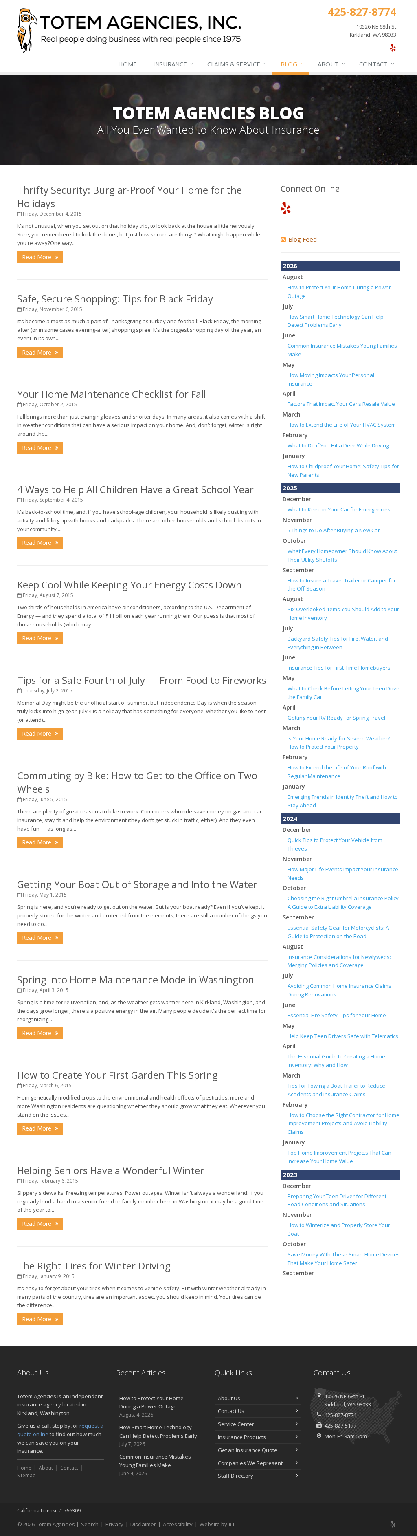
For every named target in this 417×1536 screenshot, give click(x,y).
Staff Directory (235, 1475)
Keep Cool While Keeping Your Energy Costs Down (129, 584)
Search (90, 1524)
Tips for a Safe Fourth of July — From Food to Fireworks (141, 680)
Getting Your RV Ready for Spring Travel (336, 717)
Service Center (236, 1424)
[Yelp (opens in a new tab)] (393, 48)
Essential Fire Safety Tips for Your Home (337, 1015)
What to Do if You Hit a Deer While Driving (338, 445)
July (288, 306)
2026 (290, 266)
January (294, 456)
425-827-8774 (340, 1415)
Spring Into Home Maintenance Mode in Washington (135, 979)
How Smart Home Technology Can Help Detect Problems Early (158, 1436)
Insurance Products (242, 1437)
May (289, 364)
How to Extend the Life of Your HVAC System (342, 424)
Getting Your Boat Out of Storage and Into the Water (137, 884)
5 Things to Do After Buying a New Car (334, 530)
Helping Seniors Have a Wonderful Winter (110, 1170)
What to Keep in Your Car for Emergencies (339, 509)
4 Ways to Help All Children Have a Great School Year (135, 489)
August (293, 277)
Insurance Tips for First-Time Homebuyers (339, 667)
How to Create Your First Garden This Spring (117, 1075)
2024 (290, 818)
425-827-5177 (340, 1425)
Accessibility (178, 1524)
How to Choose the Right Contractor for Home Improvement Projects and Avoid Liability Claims (343, 1123)
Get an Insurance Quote (247, 1450)
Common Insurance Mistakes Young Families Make (155, 1465)
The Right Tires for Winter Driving (94, 1265)
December (297, 499)
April (289, 393)
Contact (376, 64)
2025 (290, 488)
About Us (229, 1398)
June (289, 335)
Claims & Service (237, 64)
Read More (37, 257)
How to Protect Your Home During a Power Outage (151, 1407)
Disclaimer (143, 1524)
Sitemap (26, 1475)
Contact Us (231, 1411)
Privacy (114, 1524)
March (292, 414)
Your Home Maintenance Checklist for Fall (111, 394)
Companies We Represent (250, 1463)
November (297, 520)
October (294, 540)
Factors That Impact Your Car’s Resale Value (341, 404)
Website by (217, 1524)
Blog (292, 64)
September (298, 570)
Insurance (173, 64)
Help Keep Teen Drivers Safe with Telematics (343, 1036)
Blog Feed (302, 239)
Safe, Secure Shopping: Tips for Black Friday (115, 298)
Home (127, 64)
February (295, 435)
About (331, 64)
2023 (290, 1174)
